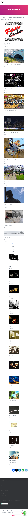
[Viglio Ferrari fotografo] (3, 2)
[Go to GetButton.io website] (25, 515)
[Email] (26, 470)
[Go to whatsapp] (24, 513)
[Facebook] (13, 470)
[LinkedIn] (19, 470)
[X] (16, 470)
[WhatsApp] (22, 470)
